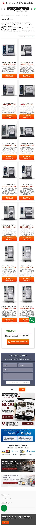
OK (23, 389)
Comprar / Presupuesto (9, 75)
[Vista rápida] (11, 60)
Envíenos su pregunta (19, 342)
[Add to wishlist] (7, 60)
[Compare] (9, 60)
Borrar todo (14, 389)
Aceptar (6, 522)
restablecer (12, 382)
